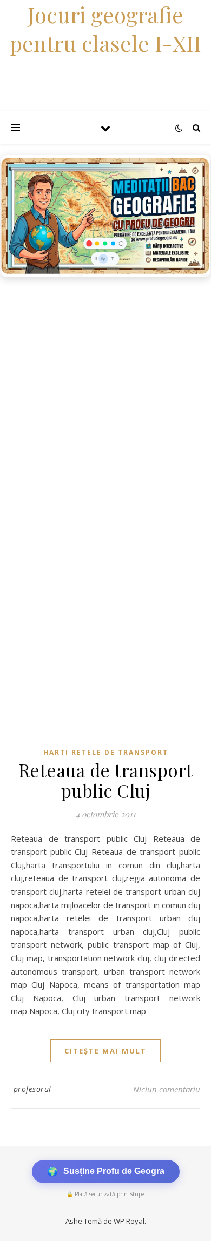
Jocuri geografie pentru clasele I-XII (105, 28)
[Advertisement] (105, 393)
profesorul (32, 1089)
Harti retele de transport (105, 752)
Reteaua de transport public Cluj (105, 780)
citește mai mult (105, 1051)
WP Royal (129, 1221)
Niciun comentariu (166, 1089)
